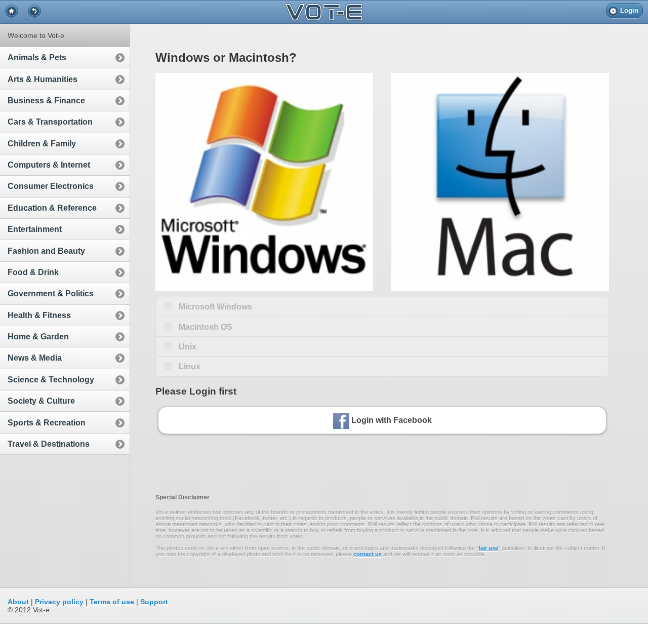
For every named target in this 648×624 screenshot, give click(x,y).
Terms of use (112, 602)
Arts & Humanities (42, 79)
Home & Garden (38, 336)
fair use (488, 548)
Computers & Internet (49, 165)
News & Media (35, 358)
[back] (34, 11)
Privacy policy (59, 602)
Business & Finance (46, 100)
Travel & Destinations (49, 444)
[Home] (11, 11)
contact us (367, 554)
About (18, 602)
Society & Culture (41, 401)
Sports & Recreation (47, 422)
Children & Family (42, 143)
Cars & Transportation (50, 122)
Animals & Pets (37, 57)
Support (154, 602)
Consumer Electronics (51, 186)
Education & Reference (52, 208)
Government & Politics (51, 293)
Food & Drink (33, 272)
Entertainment (35, 229)
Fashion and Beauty (46, 251)
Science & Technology (51, 379)
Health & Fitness (39, 315)
